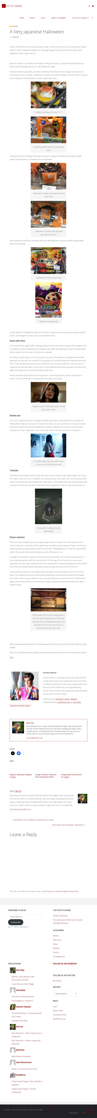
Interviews (57, 940)
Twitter (67, 699)
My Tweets (57, 981)
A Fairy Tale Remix (60, 916)
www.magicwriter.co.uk (34, 738)
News (55, 944)
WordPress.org (59, 1019)
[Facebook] (89, 6)
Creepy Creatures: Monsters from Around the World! (46, 775)
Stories (56, 952)
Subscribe (15, 922)
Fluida (80, 1113)
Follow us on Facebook (65, 963)
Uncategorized (59, 956)
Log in (55, 1006)
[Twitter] (93, 6)
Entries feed (58, 1010)
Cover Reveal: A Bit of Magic (23, 984)
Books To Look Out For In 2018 (24, 1069)
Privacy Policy (48, 1110)
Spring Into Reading (19, 1020)
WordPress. (89, 1113)
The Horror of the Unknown (23, 996)
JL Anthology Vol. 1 (64, 702)
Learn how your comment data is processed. (60, 891)
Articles (15, 26)
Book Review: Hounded (21, 1056)
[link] (92, 18)
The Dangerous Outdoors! (22, 1000)
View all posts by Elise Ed (21, 809)
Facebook (59, 699)
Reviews (56, 948)
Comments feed (59, 1014)
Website (73, 699)
